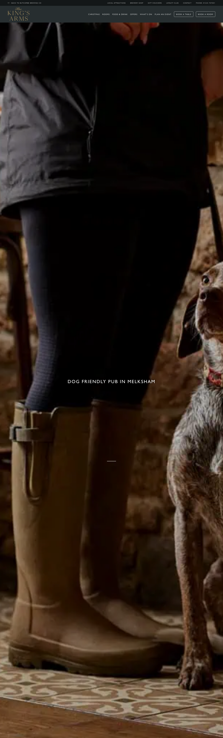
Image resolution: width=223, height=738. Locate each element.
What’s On (146, 14)
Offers (133, 14)
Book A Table (183, 14)
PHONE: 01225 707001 (205, 3)
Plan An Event (163, 14)
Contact (187, 3)
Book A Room (205, 14)
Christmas (94, 14)
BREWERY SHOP (136, 3)
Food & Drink (120, 14)
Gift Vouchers (155, 3)
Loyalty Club (172, 3)
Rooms (106, 14)
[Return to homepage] (18, 14)
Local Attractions (116, 3)
